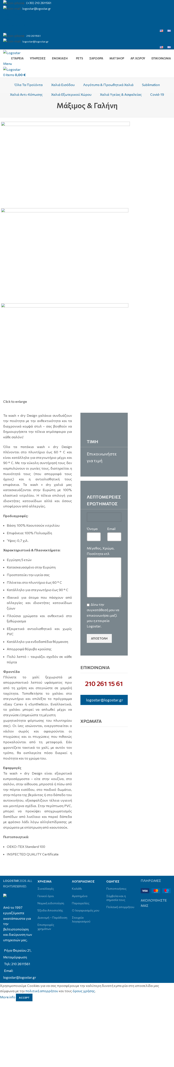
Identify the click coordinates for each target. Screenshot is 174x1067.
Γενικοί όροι (46, 896)
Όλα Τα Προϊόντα (28, 85)
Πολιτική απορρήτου (120, 907)
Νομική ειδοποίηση (51, 903)
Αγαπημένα (79, 896)
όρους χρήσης (84, 991)
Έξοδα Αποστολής (50, 910)
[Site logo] (12, 52)
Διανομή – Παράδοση (52, 917)
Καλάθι (77, 888)
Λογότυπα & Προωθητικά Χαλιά (108, 85)
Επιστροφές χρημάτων (46, 926)
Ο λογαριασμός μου (85, 910)
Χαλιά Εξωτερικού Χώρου (71, 94)
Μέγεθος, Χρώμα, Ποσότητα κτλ (100, 551)
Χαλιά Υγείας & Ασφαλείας (121, 94)
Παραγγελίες (80, 903)
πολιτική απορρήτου (41, 991)
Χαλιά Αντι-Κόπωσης (26, 94)
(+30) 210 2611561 (38, 3)
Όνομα (92, 529)
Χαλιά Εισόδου (63, 85)
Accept (24, 997)
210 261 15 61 (104, 683)
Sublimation (151, 85)
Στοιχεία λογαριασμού (81, 919)
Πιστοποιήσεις (116, 888)
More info (8, 997)
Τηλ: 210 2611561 (17, 964)
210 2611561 (33, 35)
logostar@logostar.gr (36, 8)
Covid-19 (157, 94)
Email (111, 529)
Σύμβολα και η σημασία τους (116, 898)
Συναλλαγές (46, 888)
